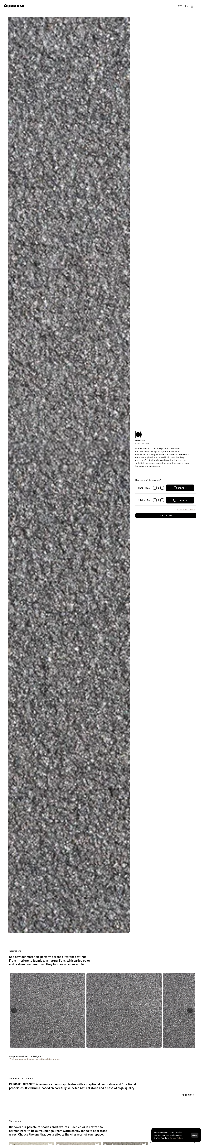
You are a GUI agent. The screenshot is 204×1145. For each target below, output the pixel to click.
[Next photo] (190, 1010)
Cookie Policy (176, 1138)
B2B (180, 6)
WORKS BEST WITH (186, 509)
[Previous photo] (14, 1010)
